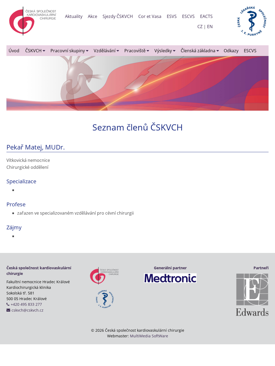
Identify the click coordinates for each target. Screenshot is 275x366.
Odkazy (231, 51)
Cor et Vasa (149, 16)
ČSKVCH (34, 51)
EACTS (206, 16)
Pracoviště (135, 51)
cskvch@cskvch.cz (28, 310)
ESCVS (188, 16)
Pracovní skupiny (68, 51)
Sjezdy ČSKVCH (118, 16)
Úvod (14, 51)
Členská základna (198, 51)
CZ (199, 26)
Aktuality (73, 16)
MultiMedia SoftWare (149, 335)
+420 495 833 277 (26, 304)
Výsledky (163, 51)
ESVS (172, 16)
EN (210, 26)
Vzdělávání (105, 51)
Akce (92, 16)
